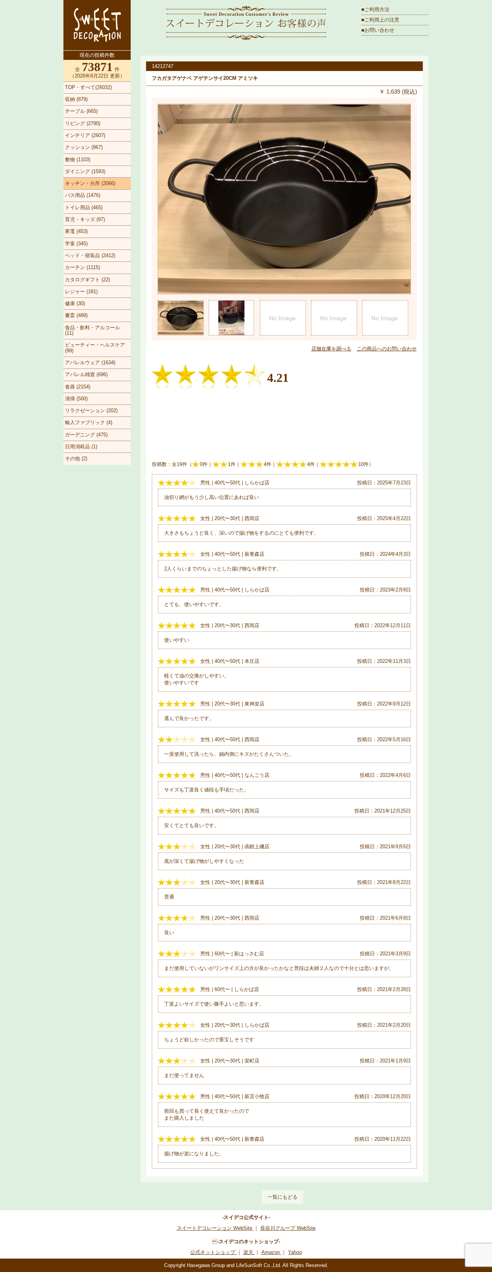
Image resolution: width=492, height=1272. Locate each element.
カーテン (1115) (82, 267)
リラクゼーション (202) (91, 410)
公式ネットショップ (213, 1252)
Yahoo (295, 1252)
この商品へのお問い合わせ (387, 349)
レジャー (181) (81, 291)
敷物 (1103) (77, 159)
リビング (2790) (82, 123)
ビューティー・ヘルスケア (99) (95, 347)
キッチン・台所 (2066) (90, 183)
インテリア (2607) (85, 135)
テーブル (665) (81, 111)
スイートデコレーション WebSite (215, 1228)
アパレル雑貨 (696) (86, 374)
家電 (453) (76, 231)
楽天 (249, 1252)
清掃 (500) (76, 398)
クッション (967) (84, 147)
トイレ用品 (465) (84, 207)
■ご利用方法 (375, 9)
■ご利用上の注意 (380, 20)
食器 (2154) (77, 387)
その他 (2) (76, 458)
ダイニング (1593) (85, 171)
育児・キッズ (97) (85, 219)
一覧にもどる (283, 1197)
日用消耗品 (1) (81, 446)
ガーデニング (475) (86, 435)
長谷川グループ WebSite (288, 1228)
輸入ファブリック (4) (88, 422)
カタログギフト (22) (87, 279)
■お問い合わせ (377, 30)
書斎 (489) (76, 315)
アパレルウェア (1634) (90, 362)
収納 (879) (76, 99)
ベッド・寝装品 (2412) (90, 255)
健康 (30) (75, 303)
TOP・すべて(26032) (88, 87)
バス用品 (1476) (82, 195)
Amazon (271, 1252)
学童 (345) (76, 243)
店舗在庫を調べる (331, 349)
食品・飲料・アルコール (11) (92, 330)
